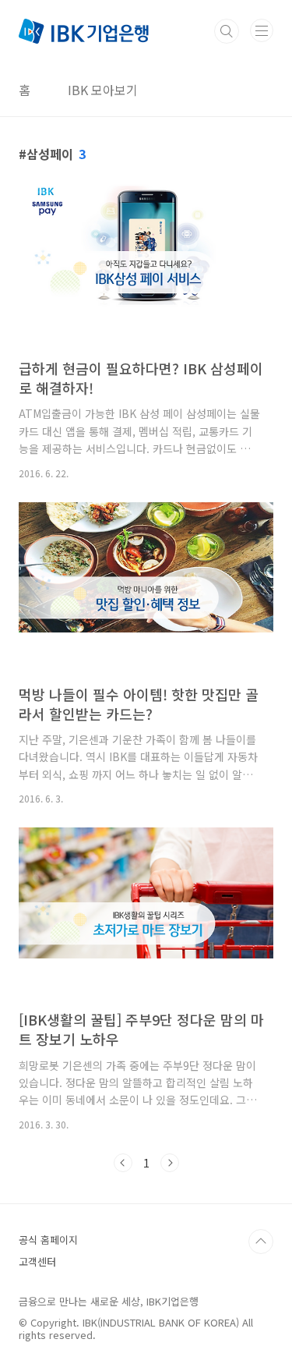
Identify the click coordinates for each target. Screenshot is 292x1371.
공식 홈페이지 (48, 1239)
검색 (226, 31)
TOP (260, 1241)
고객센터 (37, 1261)
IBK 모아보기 (103, 89)
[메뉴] (261, 30)
